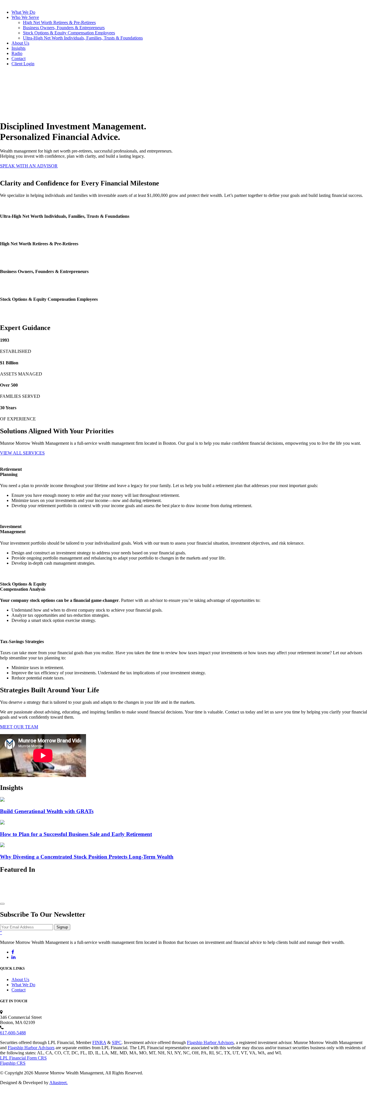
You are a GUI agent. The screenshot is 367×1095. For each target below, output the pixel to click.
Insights (18, 48)
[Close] (2, 904)
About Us (20, 43)
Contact (18, 58)
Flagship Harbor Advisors (210, 1042)
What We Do (23, 12)
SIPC (117, 1042)
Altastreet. (58, 1082)
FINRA (99, 1042)
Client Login (22, 63)
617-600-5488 (13, 1032)
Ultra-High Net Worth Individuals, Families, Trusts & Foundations (83, 37)
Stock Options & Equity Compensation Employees (69, 32)
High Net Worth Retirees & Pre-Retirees (59, 22)
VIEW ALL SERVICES (22, 452)
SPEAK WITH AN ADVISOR (29, 165)
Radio (16, 53)
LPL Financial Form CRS (23, 1058)
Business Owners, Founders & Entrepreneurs (64, 27)
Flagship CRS (13, 1063)
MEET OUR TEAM (19, 726)
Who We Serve (25, 17)
